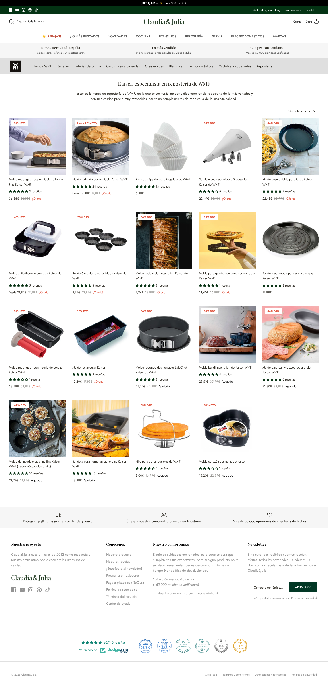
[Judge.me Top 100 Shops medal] (221, 646)
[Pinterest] (30, 10)
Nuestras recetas (118, 561)
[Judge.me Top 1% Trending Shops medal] (240, 646)
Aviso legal (211, 675)
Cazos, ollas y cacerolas (123, 66)
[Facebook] (10, 10)
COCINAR (143, 36)
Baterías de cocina (88, 66)
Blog (277, 10)
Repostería (264, 66)
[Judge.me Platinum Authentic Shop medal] (183, 646)
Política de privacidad (304, 675)
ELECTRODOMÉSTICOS (247, 36)
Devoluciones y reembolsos (270, 675)
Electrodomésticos (200, 66)
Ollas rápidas (154, 66)
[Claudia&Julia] (164, 21)
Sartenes (63, 66)
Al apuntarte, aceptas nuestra (286, 598)
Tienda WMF (42, 66)
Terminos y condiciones (236, 675)
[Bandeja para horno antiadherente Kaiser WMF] (100, 428)
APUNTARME (304, 587)
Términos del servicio (121, 596)
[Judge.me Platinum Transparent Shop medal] (202, 646)
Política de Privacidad (304, 598)
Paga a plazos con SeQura (125, 582)
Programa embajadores (122, 575)
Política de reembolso (121, 589)
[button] (19, 191)
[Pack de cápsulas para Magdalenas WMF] (164, 146)
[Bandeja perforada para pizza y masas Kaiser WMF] (290, 240)
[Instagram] (23, 10)
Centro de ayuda (262, 10)
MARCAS (279, 36)
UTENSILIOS (167, 36)
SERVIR (217, 36)
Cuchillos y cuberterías (235, 66)
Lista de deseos (292, 10)
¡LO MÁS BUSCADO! (84, 36)
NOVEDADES (117, 36)
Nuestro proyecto (118, 554)
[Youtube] (17, 10)
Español (309, 10)
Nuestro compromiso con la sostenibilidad (187, 593)
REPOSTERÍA (194, 36)
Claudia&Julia (29, 675)
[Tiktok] (36, 10)
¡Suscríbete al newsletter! (124, 568)
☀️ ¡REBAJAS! (51, 36)
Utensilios (175, 66)
